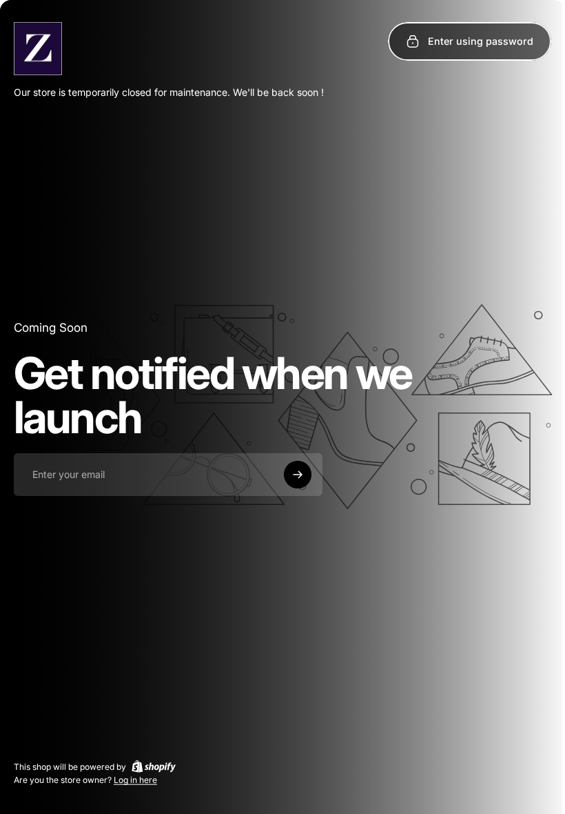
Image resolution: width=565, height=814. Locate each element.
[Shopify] (154, 766)
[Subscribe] (297, 474)
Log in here (135, 780)
